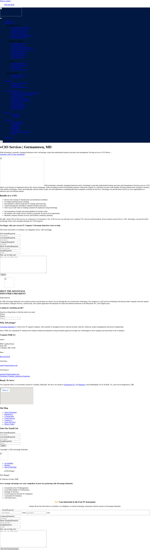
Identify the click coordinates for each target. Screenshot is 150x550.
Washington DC (69, 385)
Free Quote (8, 138)
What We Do (9, 23)
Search (2, 314)
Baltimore (82, 385)
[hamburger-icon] (1, 18)
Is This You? (8, 21)
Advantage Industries (7, 327)
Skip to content (5, 1)
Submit (3, 274)
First (24, 513)
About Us (7, 120)
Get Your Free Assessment (9, 549)
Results (6, 112)
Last (48, 513)
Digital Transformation (12, 91)
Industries (7, 81)
